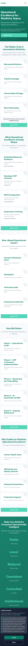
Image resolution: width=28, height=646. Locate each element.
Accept (14, 637)
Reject (14, 642)
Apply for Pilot (8, 35)
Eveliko (3, 3)
